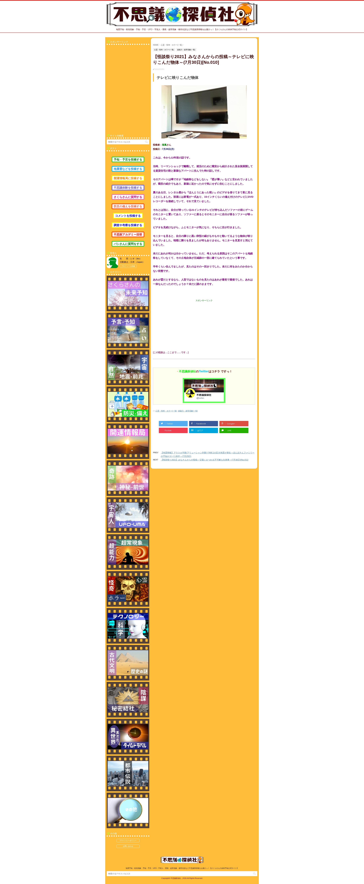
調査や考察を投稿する (128, 225)
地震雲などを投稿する (128, 168)
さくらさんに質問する (128, 197)
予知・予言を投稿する (128, 159)
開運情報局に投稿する (128, 178)
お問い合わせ (128, 846)
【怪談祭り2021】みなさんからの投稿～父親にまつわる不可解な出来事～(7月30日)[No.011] (204, 460)
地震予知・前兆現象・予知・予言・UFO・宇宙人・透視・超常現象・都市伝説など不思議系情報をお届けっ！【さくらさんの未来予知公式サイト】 (182, 868)
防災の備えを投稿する (128, 206)
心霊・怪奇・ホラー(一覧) (166, 411)
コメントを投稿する (128, 215)
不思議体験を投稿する (128, 187)
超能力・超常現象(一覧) (188, 411)
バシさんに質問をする (128, 243)
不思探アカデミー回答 (128, 234)
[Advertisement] (204, 322)
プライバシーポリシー (127, 841)
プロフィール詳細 (128, 266)
